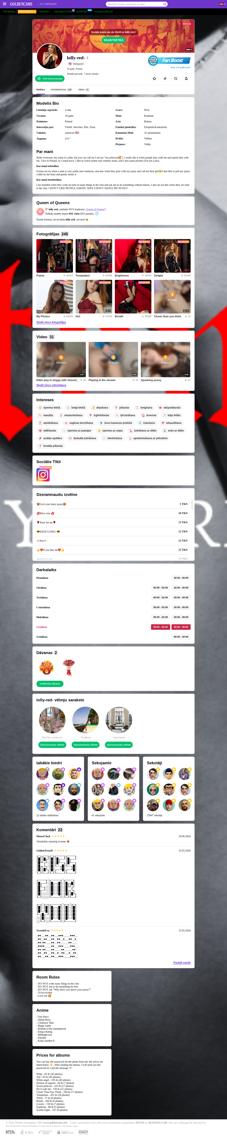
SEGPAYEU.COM (157, 1122)
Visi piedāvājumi (63, 11)
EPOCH (140, 1122)
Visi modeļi (9, 11)
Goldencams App (104, 11)
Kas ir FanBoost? (181, 67)
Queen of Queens (95, 209)
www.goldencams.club (55, 1122)
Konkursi (81, 11)
